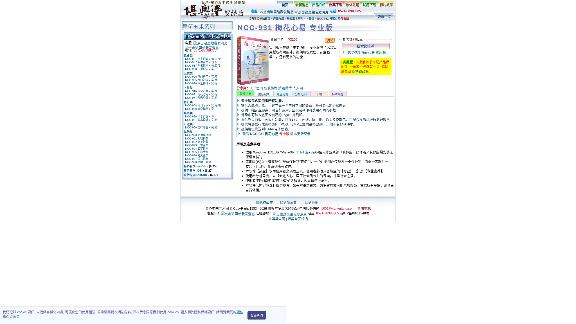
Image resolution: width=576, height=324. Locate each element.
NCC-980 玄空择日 (196, 108)
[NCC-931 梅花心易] (252, 84)
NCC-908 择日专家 (196, 105)
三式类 (188, 73)
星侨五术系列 (295, 18)
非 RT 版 (302, 152)
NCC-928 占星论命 (196, 69)
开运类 (188, 124)
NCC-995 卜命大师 (196, 152)
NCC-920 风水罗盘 (196, 116)
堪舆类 (188, 113)
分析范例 (301, 94)
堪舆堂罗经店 (298, 219)
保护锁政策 (360, 71)
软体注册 (352, 5)
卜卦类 (310, 18)
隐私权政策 (264, 203)
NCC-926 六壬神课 (196, 83)
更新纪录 (264, 94)
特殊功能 (338, 94)
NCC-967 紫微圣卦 (196, 97)
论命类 (188, 55)
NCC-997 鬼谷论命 (196, 158)
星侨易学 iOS (193, 170)
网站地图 (311, 203)
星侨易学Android (195, 175)
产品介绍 (319, 5)
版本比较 (364, 46)
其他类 (188, 131)
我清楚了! (256, 315)
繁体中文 (384, 16)
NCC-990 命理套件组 (198, 135)
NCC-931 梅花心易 (329, 18)
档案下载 (335, 5)
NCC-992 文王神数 (196, 142)
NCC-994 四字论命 (196, 148)
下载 (319, 94)
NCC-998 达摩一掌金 (198, 162)
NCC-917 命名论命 (196, 65)
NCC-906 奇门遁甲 (196, 76)
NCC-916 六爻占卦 (196, 91)
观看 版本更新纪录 (276, 134)
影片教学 (386, 5)
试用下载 (369, 5)
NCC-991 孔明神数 (196, 138)
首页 (285, 5)
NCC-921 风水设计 (196, 120)
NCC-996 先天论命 (196, 155)
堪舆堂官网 (276, 219)
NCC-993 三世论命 (196, 145)
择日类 (188, 102)
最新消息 (302, 5)
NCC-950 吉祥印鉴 (196, 127)
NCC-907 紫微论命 (196, 62)
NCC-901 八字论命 (196, 59)
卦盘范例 (282, 94)
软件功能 (245, 93)
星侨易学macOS (195, 166)
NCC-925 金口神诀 (196, 80)
